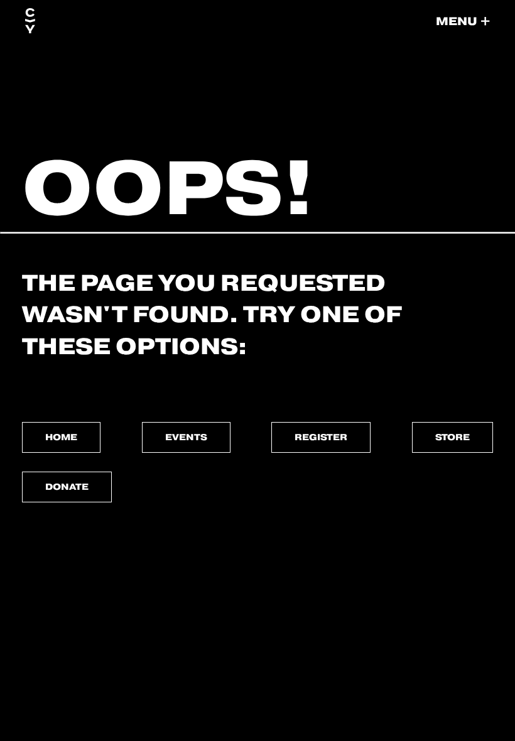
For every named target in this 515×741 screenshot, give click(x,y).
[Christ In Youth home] (30, 21)
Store (452, 437)
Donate (67, 486)
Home (61, 437)
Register (321, 437)
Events (186, 437)
